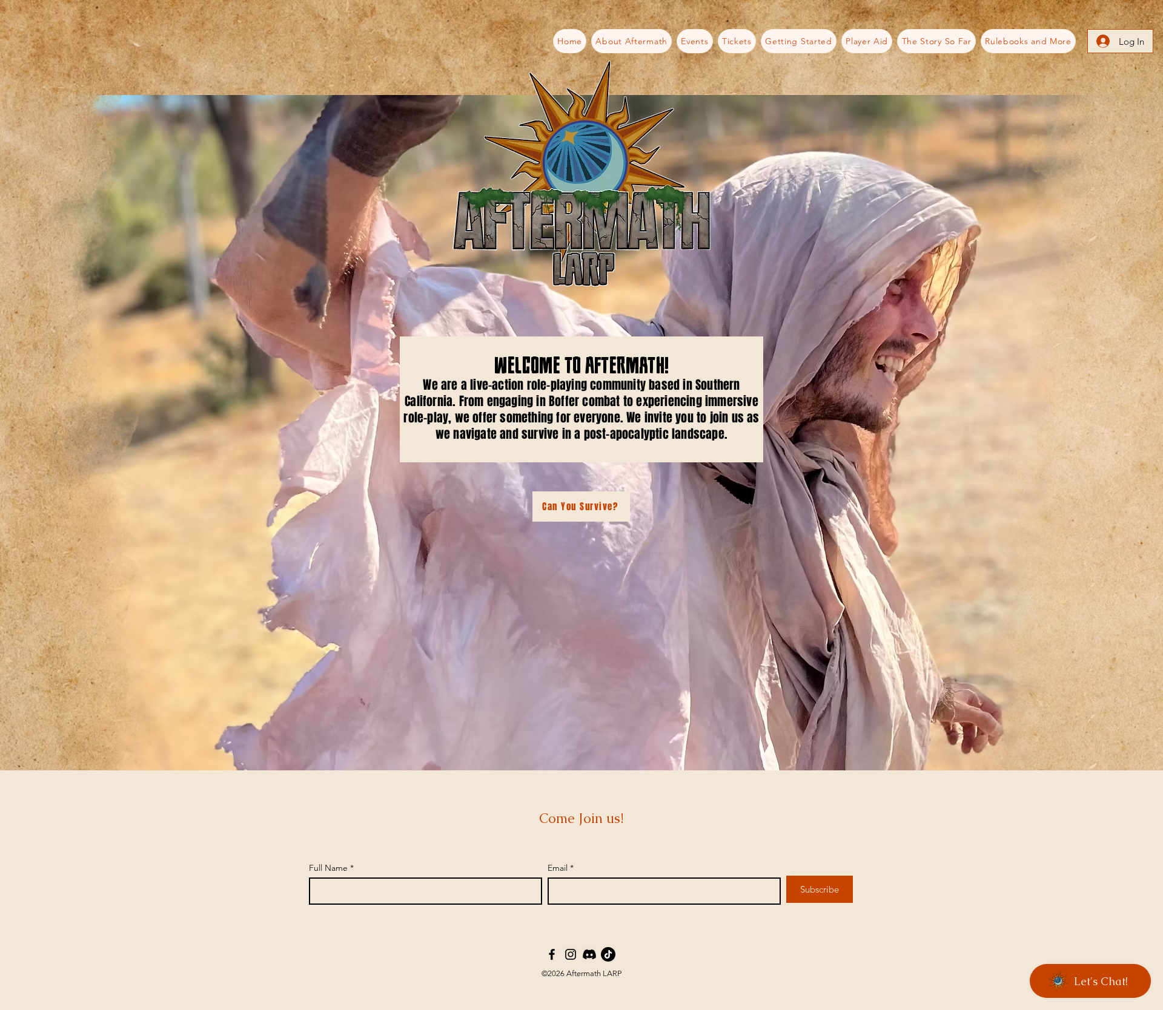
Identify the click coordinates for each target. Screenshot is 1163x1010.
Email (558, 868)
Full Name (328, 868)
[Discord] (589, 954)
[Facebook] (552, 954)
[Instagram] (570, 954)
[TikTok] (608, 954)
